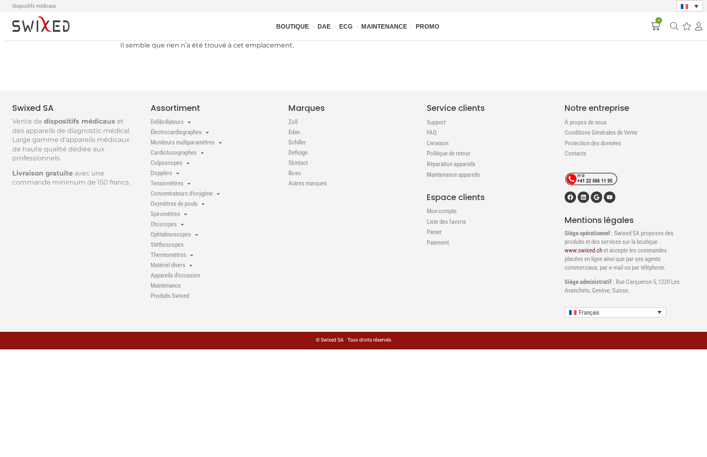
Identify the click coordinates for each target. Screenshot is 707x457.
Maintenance (384, 26)
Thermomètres (168, 255)
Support (436, 122)
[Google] (596, 197)
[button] (689, 6)
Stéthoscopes (167, 244)
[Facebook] (570, 197)
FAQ (432, 132)
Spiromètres (165, 214)
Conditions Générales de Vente (601, 132)
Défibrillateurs (167, 122)
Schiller (297, 142)
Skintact (298, 163)
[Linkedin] (583, 197)
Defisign (298, 152)
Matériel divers (168, 265)
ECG (346, 26)
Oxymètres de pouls (174, 203)
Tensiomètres (167, 183)
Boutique (292, 26)
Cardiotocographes (174, 152)
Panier (434, 232)
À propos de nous (586, 122)
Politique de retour (449, 153)
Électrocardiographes (176, 132)
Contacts (575, 153)
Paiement (438, 242)
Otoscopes (164, 224)
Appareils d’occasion (175, 275)
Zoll (292, 122)
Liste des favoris (446, 221)
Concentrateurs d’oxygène (182, 193)
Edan (294, 132)
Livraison (437, 143)
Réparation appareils (451, 164)
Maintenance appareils (453, 174)
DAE (324, 26)
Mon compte (442, 211)
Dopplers (161, 173)
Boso (294, 173)
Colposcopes (166, 163)
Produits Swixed (170, 295)
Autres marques (307, 183)
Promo (427, 26)
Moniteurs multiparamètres (183, 142)
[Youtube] (609, 197)
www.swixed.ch (583, 250)
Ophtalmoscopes (171, 234)
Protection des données (593, 143)
